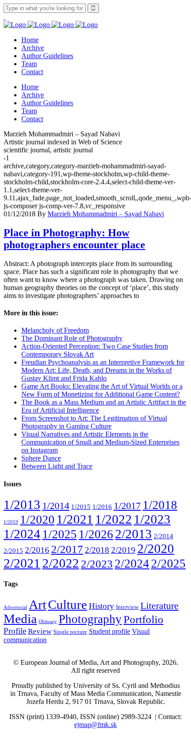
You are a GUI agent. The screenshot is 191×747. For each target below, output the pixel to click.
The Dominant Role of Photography (72, 338)
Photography (90, 619)
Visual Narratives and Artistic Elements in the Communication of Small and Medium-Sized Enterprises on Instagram (100, 442)
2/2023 (97, 564)
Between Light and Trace (56, 466)
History (101, 606)
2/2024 (132, 563)
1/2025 (59, 534)
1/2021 (74, 519)
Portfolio (143, 619)
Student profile (109, 631)
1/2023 (152, 519)
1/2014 (55, 505)
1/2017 (127, 505)
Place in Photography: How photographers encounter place (74, 238)
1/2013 (22, 504)
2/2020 (155, 548)
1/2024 (22, 534)
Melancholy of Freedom (55, 330)
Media (20, 619)
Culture (67, 604)
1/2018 (160, 505)
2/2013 (133, 534)
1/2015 (81, 506)
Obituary (48, 621)
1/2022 (113, 519)
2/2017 (67, 549)
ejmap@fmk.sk (95, 724)
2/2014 (163, 536)
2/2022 (60, 563)
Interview (127, 607)
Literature (159, 605)
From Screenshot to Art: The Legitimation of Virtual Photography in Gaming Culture (94, 422)
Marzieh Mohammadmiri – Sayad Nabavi (106, 214)
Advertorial (15, 607)
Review (40, 631)
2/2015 (13, 550)
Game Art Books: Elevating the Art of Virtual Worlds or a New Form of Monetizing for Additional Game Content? (102, 390)
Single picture (70, 632)
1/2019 (11, 522)
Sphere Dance (41, 458)
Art (37, 604)
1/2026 (96, 534)
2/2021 (22, 563)
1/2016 (102, 506)
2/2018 (97, 550)
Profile (15, 631)
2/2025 (168, 563)
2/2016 (37, 550)
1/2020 (37, 519)
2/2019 (123, 550)
